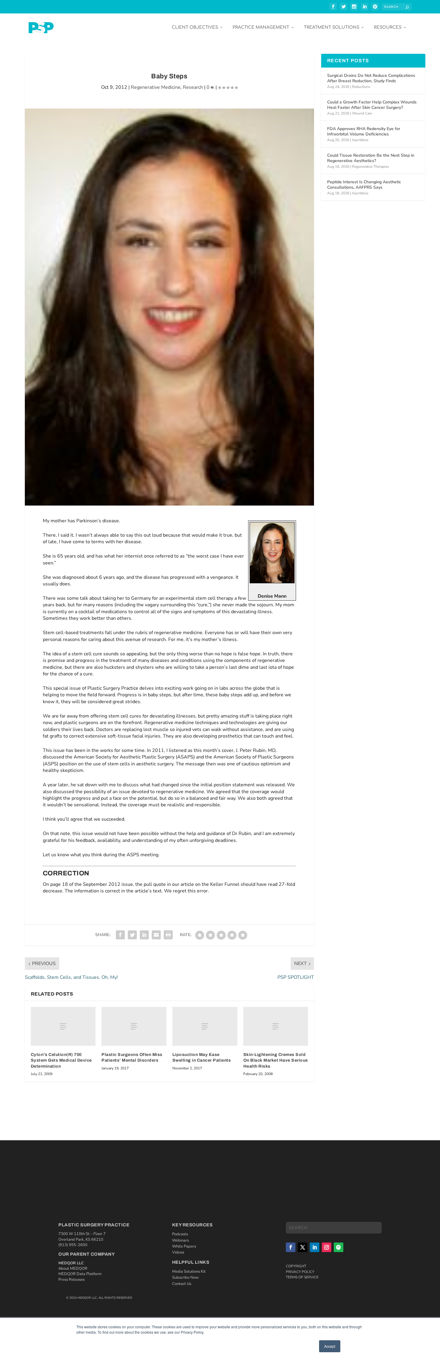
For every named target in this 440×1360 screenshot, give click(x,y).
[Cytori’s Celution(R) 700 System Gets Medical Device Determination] (63, 1026)
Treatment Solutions (331, 27)
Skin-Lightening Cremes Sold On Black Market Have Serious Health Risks (275, 1060)
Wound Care (362, 113)
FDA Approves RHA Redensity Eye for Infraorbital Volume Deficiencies (363, 131)
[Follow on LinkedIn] (314, 1247)
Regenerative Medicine (155, 87)
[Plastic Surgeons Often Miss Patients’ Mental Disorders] (133, 1026)
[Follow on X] (302, 1247)
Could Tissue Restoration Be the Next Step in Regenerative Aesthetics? (370, 158)
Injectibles (360, 140)
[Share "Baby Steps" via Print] (168, 935)
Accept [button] (329, 1346)
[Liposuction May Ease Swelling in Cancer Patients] (204, 1026)
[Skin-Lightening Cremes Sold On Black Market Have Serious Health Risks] (275, 1026)
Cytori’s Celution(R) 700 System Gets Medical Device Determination (61, 1060)
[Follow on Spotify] (338, 1247)
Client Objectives (195, 27)
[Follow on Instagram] (326, 1247)
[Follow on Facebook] (290, 1247)
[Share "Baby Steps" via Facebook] (120, 935)
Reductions (361, 86)
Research (193, 87)
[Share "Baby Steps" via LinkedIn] (144, 935)
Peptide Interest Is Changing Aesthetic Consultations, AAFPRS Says (364, 184)
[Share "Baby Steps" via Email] (156, 935)
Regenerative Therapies (370, 166)
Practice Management (261, 27)
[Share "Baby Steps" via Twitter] (132, 935)
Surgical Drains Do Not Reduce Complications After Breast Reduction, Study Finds (371, 78)
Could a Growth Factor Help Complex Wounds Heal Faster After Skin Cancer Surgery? (372, 104)
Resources (387, 27)
